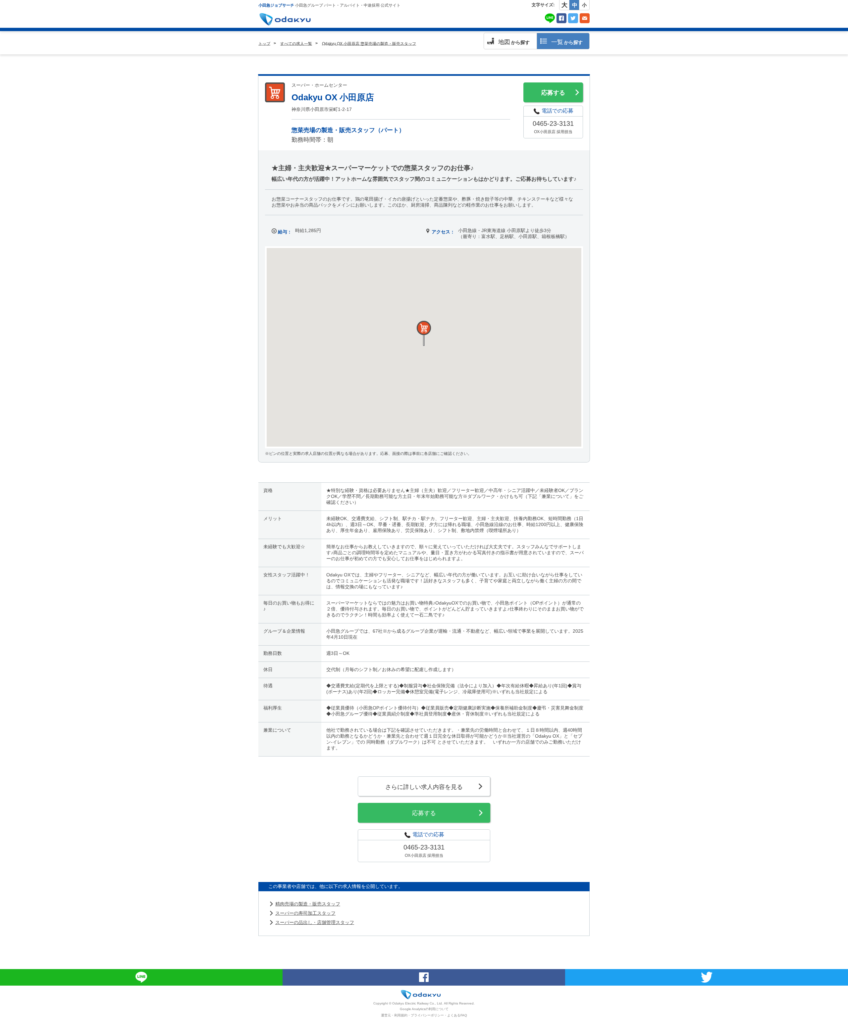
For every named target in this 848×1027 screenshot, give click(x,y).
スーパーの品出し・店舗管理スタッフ (314, 922)
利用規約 (400, 1015)
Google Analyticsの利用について (424, 1009)
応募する (553, 92)
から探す (514, 42)
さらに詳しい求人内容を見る (424, 787)
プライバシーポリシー (427, 1015)
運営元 (386, 1015)
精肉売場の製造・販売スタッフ (307, 903)
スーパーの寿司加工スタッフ (305, 913)
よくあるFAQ (457, 1015)
